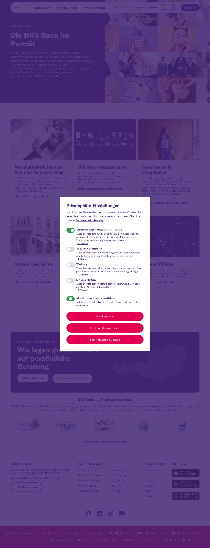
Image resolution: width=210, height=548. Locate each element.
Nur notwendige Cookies (105, 339)
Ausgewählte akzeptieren (105, 327)
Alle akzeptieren (105, 316)
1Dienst (81, 259)
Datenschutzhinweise (90, 220)
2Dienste (82, 243)
